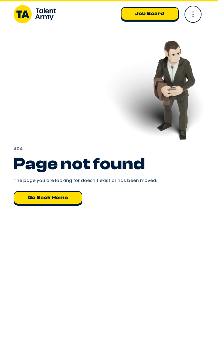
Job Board (150, 13)
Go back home (48, 198)
